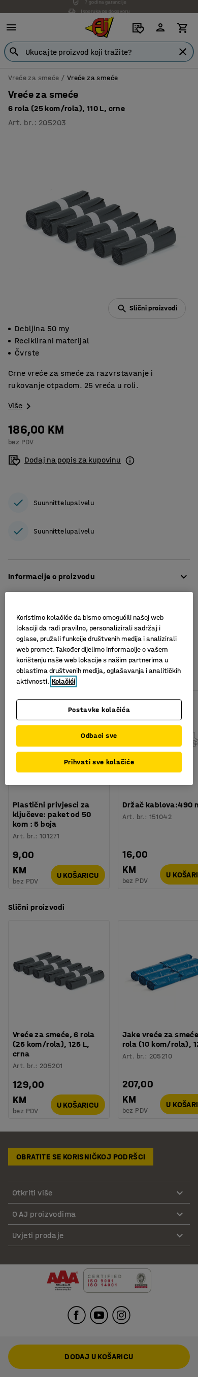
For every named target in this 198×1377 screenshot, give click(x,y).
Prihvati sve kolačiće (99, 762)
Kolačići (63, 681)
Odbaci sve (99, 735)
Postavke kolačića (99, 709)
